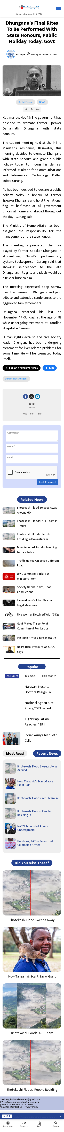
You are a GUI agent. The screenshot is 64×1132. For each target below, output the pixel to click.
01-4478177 (27, 1105)
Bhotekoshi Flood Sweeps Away (31, 920)
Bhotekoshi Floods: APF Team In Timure (37, 524)
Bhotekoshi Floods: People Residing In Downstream (33, 537)
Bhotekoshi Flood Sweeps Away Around (37, 768)
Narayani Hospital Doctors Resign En (38, 689)
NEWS (42, 102)
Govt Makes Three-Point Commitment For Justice (32, 626)
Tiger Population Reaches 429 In (37, 721)
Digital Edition (26, 102)
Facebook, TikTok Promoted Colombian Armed (35, 843)
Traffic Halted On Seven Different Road (38, 563)
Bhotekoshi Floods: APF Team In (37, 798)
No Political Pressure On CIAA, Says (36, 649)
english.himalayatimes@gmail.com (23, 1099)
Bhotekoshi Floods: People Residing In (34, 813)
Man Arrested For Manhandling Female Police (37, 550)
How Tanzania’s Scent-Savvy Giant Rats (35, 783)
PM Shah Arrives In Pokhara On (36, 638)
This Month (49, 676)
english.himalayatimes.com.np (24, 1102)
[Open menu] (58, 8)
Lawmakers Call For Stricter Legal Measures (34, 603)
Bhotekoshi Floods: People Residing (31, 1090)
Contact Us (16, 1107)
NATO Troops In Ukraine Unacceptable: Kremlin (35, 1116)
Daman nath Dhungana (16, 379)
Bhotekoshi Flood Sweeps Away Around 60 (37, 510)
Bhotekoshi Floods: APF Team (32, 1033)
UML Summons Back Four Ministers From (33, 576)
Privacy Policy (31, 1107)
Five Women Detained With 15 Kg (38, 614)
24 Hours (12, 676)
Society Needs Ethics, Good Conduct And (34, 590)
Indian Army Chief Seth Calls (41, 738)
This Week (29, 676)
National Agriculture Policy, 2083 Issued (39, 705)
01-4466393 (14, 1105)
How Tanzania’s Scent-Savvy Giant (32, 976)
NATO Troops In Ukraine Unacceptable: (32, 828)
